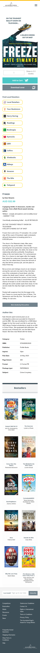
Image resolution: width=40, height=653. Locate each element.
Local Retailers (13, 102)
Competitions (6, 603)
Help (3, 643)
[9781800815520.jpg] (20, 40)
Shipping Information (8, 635)
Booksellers (6, 606)
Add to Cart (17, 80)
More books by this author (20, 305)
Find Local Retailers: (11, 97)
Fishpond (11, 185)
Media (4, 609)
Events (4, 615)
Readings (11, 123)
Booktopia (11, 130)
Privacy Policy (24, 617)
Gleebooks (11, 157)
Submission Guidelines (27, 603)
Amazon (10, 171)
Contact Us (23, 606)
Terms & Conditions (26, 614)
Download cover (18, 87)
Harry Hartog (12, 116)
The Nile (10, 178)
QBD (9, 143)
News (4, 618)
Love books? (7, 593)
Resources (5, 612)
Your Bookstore (13, 109)
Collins (10, 150)
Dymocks (11, 137)
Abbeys (10, 164)
